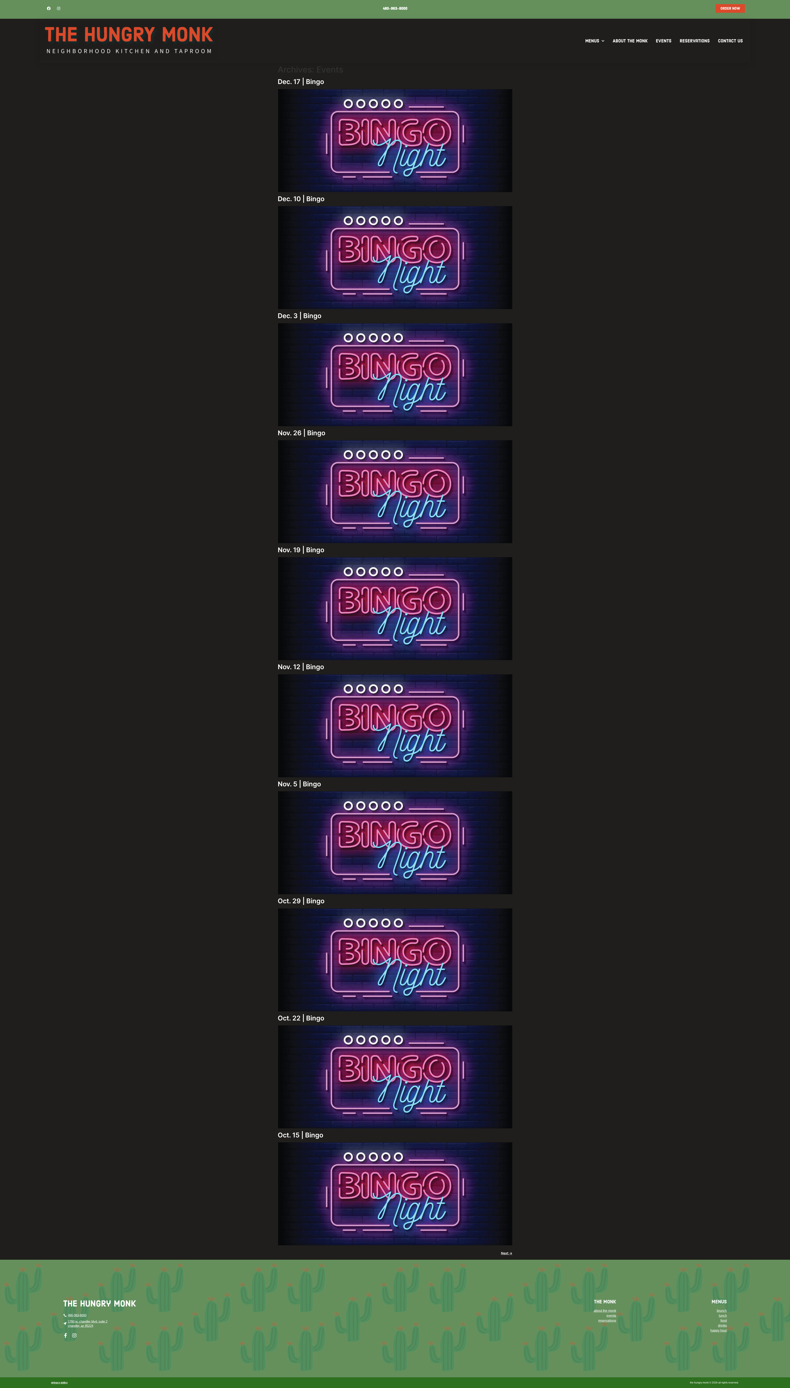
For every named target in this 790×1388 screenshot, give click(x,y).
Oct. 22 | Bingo (301, 1018)
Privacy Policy (59, 1382)
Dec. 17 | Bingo (301, 82)
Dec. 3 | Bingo (299, 316)
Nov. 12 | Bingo (301, 667)
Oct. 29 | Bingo (301, 901)
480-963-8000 (395, 8)
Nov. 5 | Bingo (299, 784)
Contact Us (730, 41)
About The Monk (630, 41)
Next (506, 1253)
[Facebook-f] (65, 1335)
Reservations (695, 41)
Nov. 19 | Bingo (301, 550)
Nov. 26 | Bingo (301, 433)
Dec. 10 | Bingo (301, 199)
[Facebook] (48, 8)
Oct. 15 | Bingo (300, 1135)
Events (664, 41)
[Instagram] (58, 8)
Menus (592, 41)
